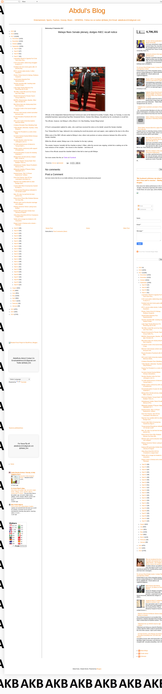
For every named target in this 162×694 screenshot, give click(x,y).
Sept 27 (16, 56)
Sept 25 (16, 230)
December (15, 38)
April (13, 298)
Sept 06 (16, 279)
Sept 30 (16, 48)
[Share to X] (75, 163)
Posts (141, 206)
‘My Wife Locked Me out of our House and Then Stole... (25, 92)
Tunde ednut (144, 653)
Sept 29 (16, 51)
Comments (142, 209)
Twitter (66, 157)
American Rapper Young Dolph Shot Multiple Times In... (24, 161)
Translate (23, 382)
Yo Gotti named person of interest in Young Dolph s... (24, 145)
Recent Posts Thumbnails (145, 251)
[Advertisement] (87, 50)
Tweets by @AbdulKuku (16, 428)
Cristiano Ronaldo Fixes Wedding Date (25, 125)
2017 (12, 36)
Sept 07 (16, 277)
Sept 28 (16, 53)
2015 (12, 312)
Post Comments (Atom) (60, 231)
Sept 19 (16, 246)
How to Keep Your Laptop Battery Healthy (22, 506)
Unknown (143, 656)
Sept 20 (16, 243)
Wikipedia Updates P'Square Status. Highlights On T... (24, 170)
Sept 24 (16, 233)
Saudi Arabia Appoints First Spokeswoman (22, 80)
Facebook (73, 157)
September (15, 46)
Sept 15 (16, 256)
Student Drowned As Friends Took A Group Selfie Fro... (24, 96)
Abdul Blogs (144, 650)
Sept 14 (16, 259)
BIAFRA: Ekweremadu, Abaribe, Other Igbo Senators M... (25, 100)
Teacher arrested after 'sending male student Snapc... (24, 84)
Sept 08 (16, 274)
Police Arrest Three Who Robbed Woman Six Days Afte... (151, 435)
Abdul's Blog (87, 10)
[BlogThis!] (73, 163)
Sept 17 (16, 251)
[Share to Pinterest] (79, 163)
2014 (12, 314)
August (14, 288)
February (15, 303)
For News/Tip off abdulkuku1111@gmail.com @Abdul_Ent (24, 446)
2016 (12, 309)
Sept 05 (16, 282)
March (14, 301)
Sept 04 (16, 284)
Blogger (99, 669)
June (14, 293)
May (13, 295)
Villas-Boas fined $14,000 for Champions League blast (150, 452)
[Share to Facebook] (77, 163)
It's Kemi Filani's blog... (18, 488)
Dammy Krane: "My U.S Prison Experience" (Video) (23, 174)
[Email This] (71, 163)
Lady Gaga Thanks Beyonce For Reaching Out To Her (23, 88)
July (13, 290)
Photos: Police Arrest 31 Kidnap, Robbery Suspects (151, 312)
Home (88, 228)
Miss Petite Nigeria (17, 504)
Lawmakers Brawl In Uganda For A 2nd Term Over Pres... (25, 59)
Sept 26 (16, 228)
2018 (12, 34)
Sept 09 (16, 272)
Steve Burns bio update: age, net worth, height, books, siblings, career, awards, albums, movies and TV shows (23, 491)
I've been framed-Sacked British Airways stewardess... (151, 373)
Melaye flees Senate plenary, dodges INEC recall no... (25, 157)
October (14, 44)
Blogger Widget (154, 251)
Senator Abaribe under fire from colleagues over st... (23, 140)
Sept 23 (16, 236)
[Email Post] (67, 163)
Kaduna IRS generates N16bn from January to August (24, 211)
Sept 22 (16, 238)
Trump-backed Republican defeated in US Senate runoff (25, 190)
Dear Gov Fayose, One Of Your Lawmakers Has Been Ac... (23, 178)
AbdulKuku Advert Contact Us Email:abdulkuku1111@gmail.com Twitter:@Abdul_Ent (24, 360)
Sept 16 (16, 254)
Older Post (126, 228)
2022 (12, 31)
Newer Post (49, 228)
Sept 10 (16, 269)
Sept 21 (16, 241)
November (15, 41)
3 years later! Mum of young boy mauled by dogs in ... (151, 422)
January (15, 306)
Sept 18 (16, 248)
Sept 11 (16, 267)
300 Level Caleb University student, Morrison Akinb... (24, 121)
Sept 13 (16, 261)
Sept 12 (16, 264)
